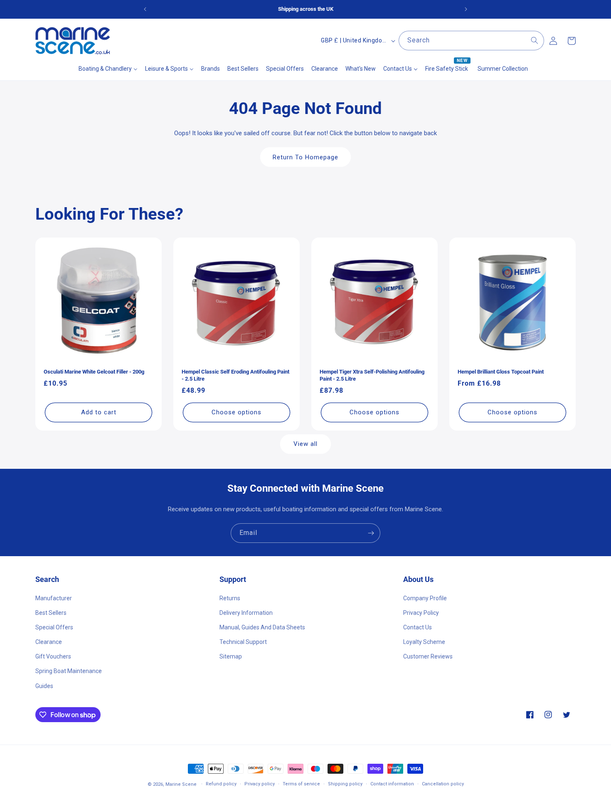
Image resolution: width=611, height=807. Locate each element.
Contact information (392, 784)
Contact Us (417, 627)
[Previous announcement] (145, 9)
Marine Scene (181, 784)
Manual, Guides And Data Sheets (262, 627)
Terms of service (301, 784)
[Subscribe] (371, 533)
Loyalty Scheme (424, 642)
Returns (229, 597)
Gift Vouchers (53, 656)
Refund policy (221, 784)
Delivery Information (246, 612)
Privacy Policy (421, 612)
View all (305, 444)
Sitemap (230, 656)
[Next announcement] (466, 9)
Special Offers (54, 627)
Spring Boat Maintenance (68, 671)
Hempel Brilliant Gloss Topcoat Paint (501, 372)
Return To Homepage (305, 157)
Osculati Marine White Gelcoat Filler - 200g (94, 372)
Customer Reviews (428, 656)
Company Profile (425, 597)
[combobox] (471, 40)
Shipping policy (345, 784)
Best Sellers (51, 612)
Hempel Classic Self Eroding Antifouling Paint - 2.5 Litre (235, 375)
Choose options (236, 412)
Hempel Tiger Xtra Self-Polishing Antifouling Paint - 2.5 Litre (372, 375)
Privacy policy (259, 784)
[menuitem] (108, 68)
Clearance (48, 642)
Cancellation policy (443, 784)
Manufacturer (53, 597)
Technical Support (243, 642)
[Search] (534, 40)
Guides (44, 685)
